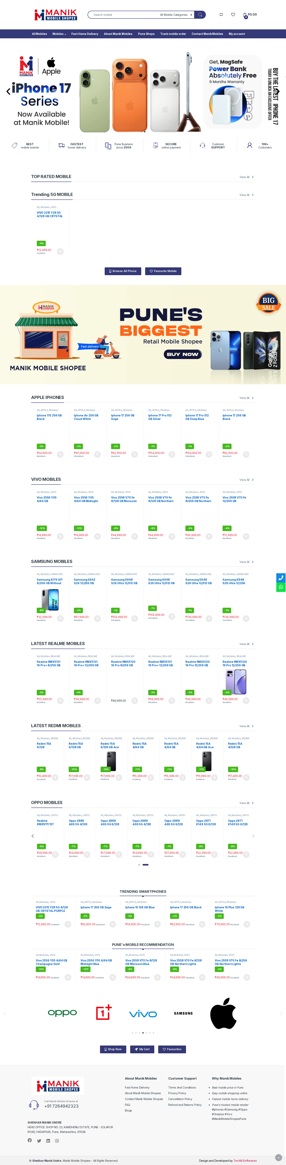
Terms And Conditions (182, 1087)
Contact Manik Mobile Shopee (144, 1099)
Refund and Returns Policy (185, 1104)
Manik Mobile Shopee (61, 1160)
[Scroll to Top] (278, 1157)
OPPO (54, 815)
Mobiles (58, 33)
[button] (141, 131)
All (38, 207)
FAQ (127, 1104)
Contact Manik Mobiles (207, 33)
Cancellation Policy (180, 1099)
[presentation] (32, 836)
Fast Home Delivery (84, 33)
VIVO (53, 207)
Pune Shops (146, 33)
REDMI (54, 738)
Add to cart (60, 251)
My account (237, 33)
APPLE (44, 410)
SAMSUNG (57, 574)
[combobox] (123, 15)
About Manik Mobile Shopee (143, 1093)
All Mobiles (39, 33)
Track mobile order (173, 33)
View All (244, 177)
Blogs (128, 1110)
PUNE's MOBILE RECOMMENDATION (143, 945)
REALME (55, 656)
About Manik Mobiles (118, 33)
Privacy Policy (177, 1093)
